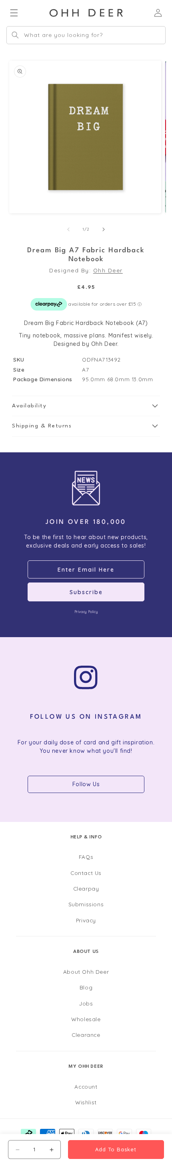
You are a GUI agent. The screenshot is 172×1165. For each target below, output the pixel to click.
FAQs (86, 856)
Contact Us (86, 872)
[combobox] (86, 35)
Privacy (86, 920)
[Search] (15, 35)
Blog (86, 987)
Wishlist (86, 1102)
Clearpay (86, 888)
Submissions (86, 904)
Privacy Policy (86, 611)
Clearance (86, 1034)
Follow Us (86, 784)
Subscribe (86, 592)
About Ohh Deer (86, 971)
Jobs (86, 1003)
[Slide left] (68, 229)
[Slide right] (103, 229)
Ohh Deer (108, 270)
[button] (86, 406)
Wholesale (85, 1019)
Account (85, 1086)
